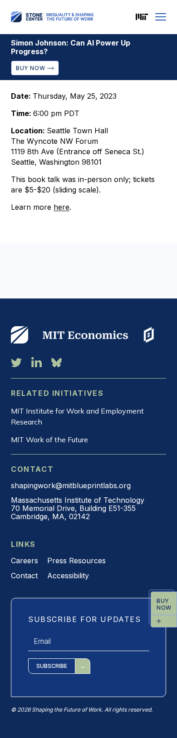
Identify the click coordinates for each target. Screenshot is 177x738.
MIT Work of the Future (49, 439)
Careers (24, 560)
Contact (24, 575)
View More (19, 335)
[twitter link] (16, 362)
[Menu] (160, 16)
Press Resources (76, 560)
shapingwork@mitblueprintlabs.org (71, 485)
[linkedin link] (36, 362)
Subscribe (51, 665)
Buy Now (30, 68)
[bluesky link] (56, 362)
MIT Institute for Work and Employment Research (77, 416)
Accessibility (68, 575)
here (61, 207)
